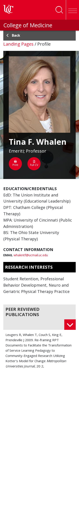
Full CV (34, 165)
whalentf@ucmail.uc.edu (31, 255)
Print (15, 165)
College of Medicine (27, 25)
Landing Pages (18, 44)
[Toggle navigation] (72, 10)
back (16, 35)
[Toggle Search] (59, 10)
